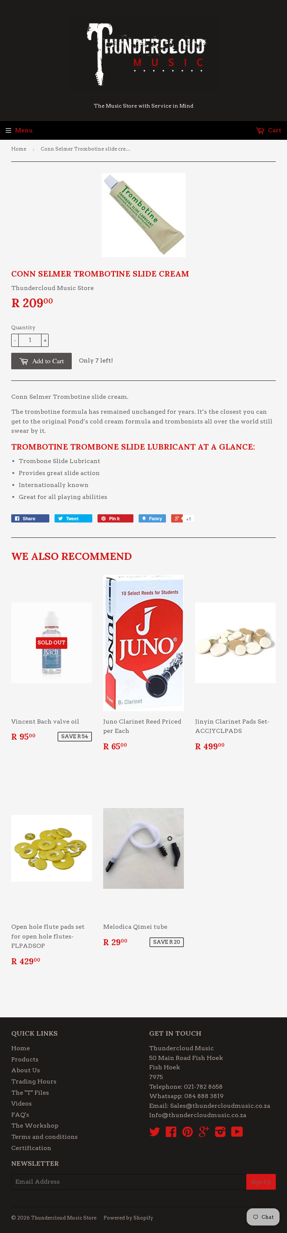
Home (18, 149)
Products (24, 1059)
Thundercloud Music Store (63, 1218)
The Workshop (34, 1125)
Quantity (23, 327)
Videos (21, 1103)
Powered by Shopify (128, 1218)
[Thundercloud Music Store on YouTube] (237, 1134)
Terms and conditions (44, 1136)
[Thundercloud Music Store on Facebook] (171, 1134)
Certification (31, 1148)
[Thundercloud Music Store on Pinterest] (187, 1134)
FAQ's (20, 1114)
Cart (273, 130)
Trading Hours (33, 1081)
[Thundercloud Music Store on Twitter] (154, 1134)
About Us (25, 1070)
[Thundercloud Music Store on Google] (204, 1134)
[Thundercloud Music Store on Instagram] (220, 1134)
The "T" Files (30, 1092)
